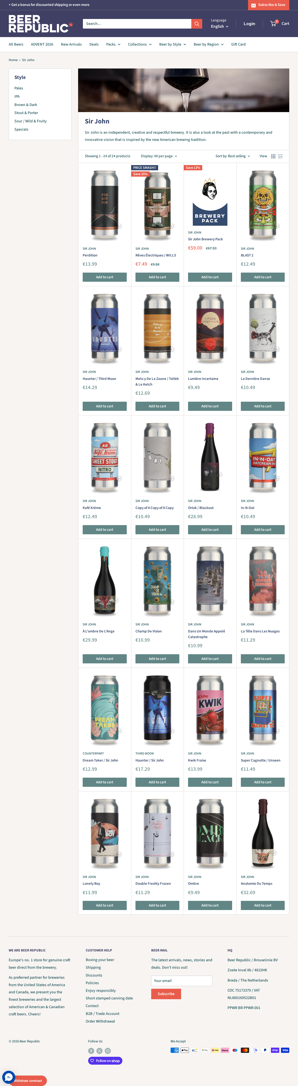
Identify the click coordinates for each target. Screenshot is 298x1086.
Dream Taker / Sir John (100, 760)
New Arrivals (71, 44)
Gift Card (238, 44)
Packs (111, 44)
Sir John (28, 60)
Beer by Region (206, 44)
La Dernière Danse (255, 378)
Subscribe (166, 994)
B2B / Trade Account (102, 1013)
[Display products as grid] (273, 156)
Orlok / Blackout (201, 508)
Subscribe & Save (271, 4)
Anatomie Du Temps (256, 883)
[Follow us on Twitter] (99, 1051)
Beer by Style (170, 44)
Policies (92, 983)
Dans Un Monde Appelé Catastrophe (206, 634)
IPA (17, 96)
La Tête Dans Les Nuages (260, 631)
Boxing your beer (100, 960)
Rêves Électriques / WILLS (155, 255)
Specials (21, 129)
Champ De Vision (148, 631)
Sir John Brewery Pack (205, 239)
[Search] (196, 23)
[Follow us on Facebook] (91, 1051)
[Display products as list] (281, 156)
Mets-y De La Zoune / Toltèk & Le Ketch (157, 381)
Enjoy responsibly (101, 990)
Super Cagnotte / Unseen (261, 760)
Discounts (94, 975)
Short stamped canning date (109, 998)
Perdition (90, 255)
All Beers (16, 44)
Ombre (193, 883)
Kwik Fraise (197, 760)
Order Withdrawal (100, 1021)
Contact (92, 1006)
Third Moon (144, 753)
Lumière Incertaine (203, 378)
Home (13, 60)
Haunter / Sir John (149, 760)
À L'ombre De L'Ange (99, 631)
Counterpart (93, 753)
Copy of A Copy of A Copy (154, 508)
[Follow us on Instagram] (108, 1051)
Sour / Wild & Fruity (30, 121)
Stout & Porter (26, 113)
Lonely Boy (91, 883)
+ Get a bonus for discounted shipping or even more (49, 4)
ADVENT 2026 (42, 44)
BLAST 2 (247, 255)
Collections (137, 44)
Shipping (93, 967)
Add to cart (104, 277)
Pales (18, 88)
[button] (8, 1077)
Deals (94, 44)
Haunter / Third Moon (99, 378)
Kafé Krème (92, 508)
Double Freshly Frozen (153, 883)
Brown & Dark (25, 105)
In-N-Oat (247, 508)
